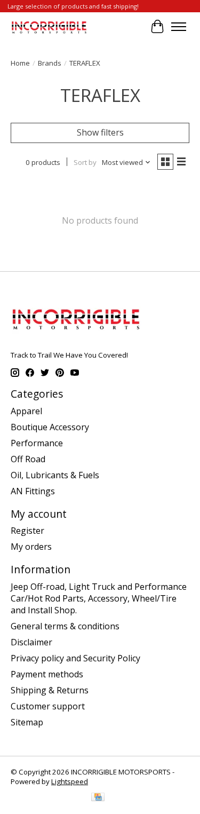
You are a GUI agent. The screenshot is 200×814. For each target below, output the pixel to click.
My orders (31, 546)
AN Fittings (33, 491)
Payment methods (47, 674)
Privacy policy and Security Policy (75, 658)
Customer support (48, 706)
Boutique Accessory (50, 427)
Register (27, 530)
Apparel (26, 411)
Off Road (28, 459)
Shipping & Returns (50, 690)
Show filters (100, 132)
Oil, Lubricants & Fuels (55, 475)
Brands (49, 63)
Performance (37, 443)
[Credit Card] (98, 798)
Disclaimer (31, 642)
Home (20, 63)
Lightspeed (69, 781)
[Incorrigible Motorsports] (49, 26)
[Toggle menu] (178, 26)
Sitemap (27, 722)
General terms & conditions (65, 626)
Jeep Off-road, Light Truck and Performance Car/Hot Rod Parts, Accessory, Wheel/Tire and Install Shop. (99, 598)
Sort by (85, 162)
